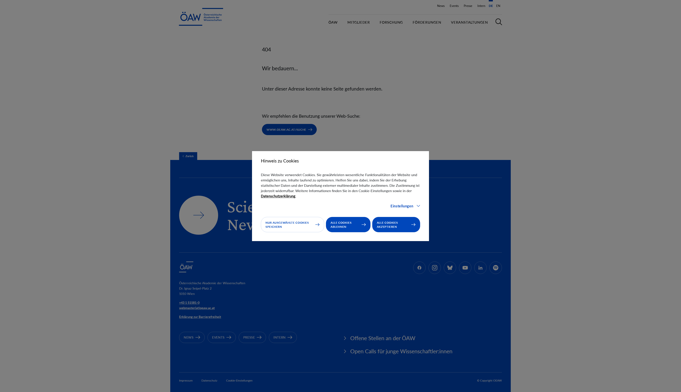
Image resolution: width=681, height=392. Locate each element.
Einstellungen (402, 206)
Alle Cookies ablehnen (341, 224)
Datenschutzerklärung (278, 196)
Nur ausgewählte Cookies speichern (287, 224)
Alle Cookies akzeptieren (387, 224)
